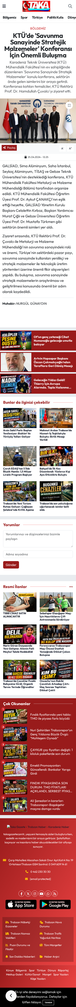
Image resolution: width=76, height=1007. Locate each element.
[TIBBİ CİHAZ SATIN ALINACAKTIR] (20, 602)
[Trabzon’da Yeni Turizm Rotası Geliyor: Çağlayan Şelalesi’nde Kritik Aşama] (20, 491)
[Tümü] (71, 587)
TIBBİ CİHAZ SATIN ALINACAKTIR (14, 615)
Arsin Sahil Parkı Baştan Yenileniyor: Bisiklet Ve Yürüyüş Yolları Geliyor (17, 433)
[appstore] (21, 905)
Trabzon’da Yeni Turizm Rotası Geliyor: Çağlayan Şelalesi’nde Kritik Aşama (18, 506)
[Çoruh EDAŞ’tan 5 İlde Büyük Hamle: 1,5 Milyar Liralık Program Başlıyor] (20, 456)
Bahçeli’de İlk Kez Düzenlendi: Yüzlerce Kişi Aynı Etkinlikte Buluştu (55, 472)
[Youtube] (41, 894)
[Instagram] (35, 894)
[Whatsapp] (48, 894)
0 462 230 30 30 (40, 871)
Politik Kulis (55, 17)
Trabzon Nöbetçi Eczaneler (18, 924)
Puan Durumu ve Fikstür (18, 947)
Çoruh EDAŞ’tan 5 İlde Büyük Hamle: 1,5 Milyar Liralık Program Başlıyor (17, 472)
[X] (28, 894)
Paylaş (11, 147)
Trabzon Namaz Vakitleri (18, 935)
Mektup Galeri (14, 974)
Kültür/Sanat (32, 974)
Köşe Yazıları (38, 978)
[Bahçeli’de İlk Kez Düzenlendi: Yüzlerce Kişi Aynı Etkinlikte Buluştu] (56, 456)
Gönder (11, 565)
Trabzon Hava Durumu (51, 924)
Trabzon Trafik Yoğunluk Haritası (51, 935)
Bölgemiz (9, 17)
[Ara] (70, 6)
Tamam (48, 1002)
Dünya (52, 970)
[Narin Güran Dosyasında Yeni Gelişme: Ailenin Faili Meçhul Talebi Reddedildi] (20, 634)
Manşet (46, 974)
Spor (24, 17)
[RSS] (55, 894)
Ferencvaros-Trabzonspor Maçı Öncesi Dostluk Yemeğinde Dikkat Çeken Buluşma (55, 650)
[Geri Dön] (11, 995)
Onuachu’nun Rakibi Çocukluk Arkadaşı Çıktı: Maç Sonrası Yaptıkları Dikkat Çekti (54, 685)
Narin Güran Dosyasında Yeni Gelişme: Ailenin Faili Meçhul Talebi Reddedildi (18, 649)
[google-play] (55, 905)
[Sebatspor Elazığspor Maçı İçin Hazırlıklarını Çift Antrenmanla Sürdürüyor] (56, 602)
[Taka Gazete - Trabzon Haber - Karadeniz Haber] (36, 5)
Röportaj (63, 970)
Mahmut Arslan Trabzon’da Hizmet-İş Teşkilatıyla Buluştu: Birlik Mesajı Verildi (56, 435)
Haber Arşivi (51, 956)
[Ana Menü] (4, 6)
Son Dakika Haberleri (22, 956)
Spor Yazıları (60, 974)
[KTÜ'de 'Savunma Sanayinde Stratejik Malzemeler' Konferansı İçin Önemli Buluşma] (38, 120)
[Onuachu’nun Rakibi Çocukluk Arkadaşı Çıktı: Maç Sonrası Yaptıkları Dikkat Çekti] (56, 669)
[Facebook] (21, 894)
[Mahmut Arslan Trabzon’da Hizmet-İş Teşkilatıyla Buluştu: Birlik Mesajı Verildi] (56, 418)
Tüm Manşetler (53, 945)
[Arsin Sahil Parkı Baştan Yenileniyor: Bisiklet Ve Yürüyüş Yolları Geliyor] (20, 418)
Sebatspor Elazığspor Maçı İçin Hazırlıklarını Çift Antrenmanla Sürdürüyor (55, 616)
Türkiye (37, 17)
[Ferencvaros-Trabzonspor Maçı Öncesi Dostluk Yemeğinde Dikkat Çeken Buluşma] (56, 634)
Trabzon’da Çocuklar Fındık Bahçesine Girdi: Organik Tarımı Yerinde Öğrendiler (19, 684)
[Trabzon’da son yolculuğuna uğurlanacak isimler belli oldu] (56, 491)
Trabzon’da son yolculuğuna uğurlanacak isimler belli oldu (56, 506)
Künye (10, 970)
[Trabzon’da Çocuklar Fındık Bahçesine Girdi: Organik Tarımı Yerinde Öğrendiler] (20, 669)
